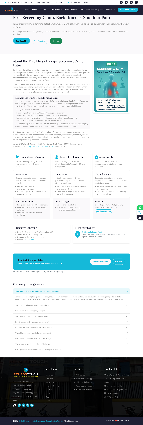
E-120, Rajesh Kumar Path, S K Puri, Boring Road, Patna (28, 2)
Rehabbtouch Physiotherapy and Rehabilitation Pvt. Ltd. (39, 421)
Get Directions (40, 41)
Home (27, 9)
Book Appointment (127, 10)
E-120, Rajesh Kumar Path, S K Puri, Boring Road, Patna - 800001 (116, 378)
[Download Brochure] (140, 217)
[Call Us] (140, 212)
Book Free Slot (21, 41)
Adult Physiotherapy (84, 378)
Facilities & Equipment (95, 9)
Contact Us (110, 9)
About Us (49, 375)
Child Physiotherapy (84, 382)
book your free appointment (37, 146)
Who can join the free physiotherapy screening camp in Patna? (38, 291)
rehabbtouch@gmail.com (117, 389)
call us (53, 146)
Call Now (56, 41)
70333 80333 (60, 2)
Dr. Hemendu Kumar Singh (92, 232)
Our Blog (49, 389)
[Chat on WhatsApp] (140, 207)
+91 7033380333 (112, 393)
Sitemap (48, 400)
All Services (80, 375)
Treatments (55, 9)
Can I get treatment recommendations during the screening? (38, 350)
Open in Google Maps (103, 211)
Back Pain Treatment (84, 389)
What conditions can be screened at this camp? (33, 338)
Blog (47, 397)
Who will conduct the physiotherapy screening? (33, 333)
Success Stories (77, 9)
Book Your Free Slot (100, 261)
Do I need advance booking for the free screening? (34, 327)
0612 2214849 (112, 397)
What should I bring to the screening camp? (31, 316)
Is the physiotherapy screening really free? (31, 311)
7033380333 (29, 240)
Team (66, 9)
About (34, 9)
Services (43, 9)
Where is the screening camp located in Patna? (32, 344)
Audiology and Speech (85, 386)
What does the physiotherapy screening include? (33, 305)
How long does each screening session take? (31, 322)
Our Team (49, 393)
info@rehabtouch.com (79, 2)
